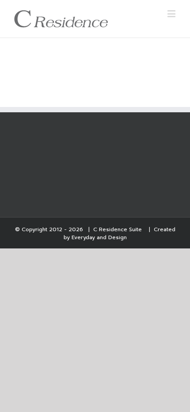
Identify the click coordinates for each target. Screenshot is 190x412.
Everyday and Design (99, 237)
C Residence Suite (118, 229)
